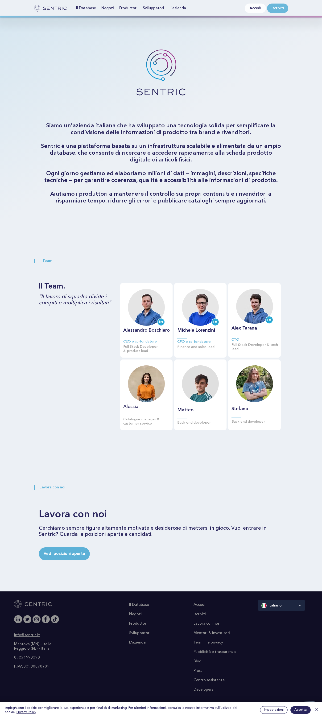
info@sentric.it (27, 635)
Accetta (300, 709)
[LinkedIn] (18, 619)
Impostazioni (274, 709)
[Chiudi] (316, 710)
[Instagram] (37, 619)
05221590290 (27, 658)
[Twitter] (27, 619)
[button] (86, 8)
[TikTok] (55, 619)
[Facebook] (46, 619)
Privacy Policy (26, 712)
